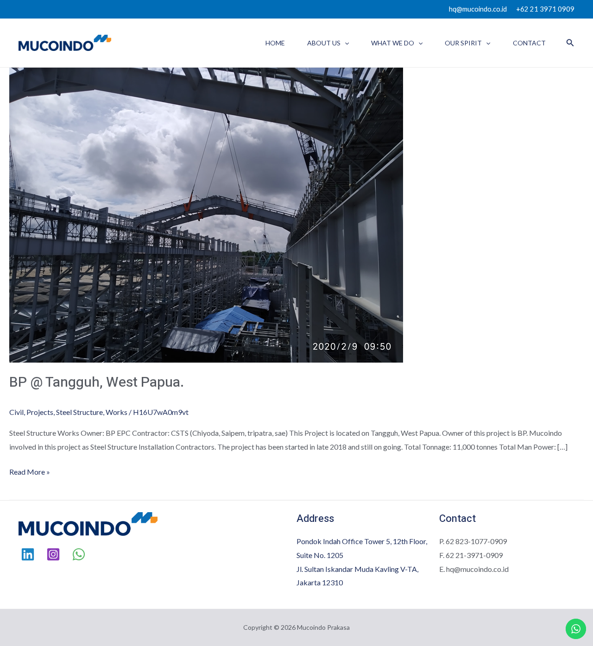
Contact (529, 43)
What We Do (392, 43)
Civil (16, 412)
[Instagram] (53, 554)
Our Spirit (463, 43)
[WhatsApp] (78, 554)
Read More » (29, 470)
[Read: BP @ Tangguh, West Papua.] (206, 214)
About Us (324, 43)
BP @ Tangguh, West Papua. (96, 382)
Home (275, 43)
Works (116, 412)
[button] (345, 42)
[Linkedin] (28, 554)
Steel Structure (79, 412)
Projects (39, 412)
